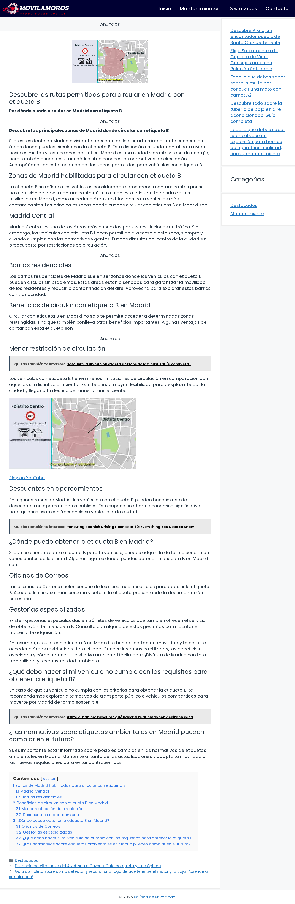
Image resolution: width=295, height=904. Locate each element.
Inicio (165, 8)
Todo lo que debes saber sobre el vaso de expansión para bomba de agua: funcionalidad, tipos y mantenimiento (257, 141)
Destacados (242, 8)
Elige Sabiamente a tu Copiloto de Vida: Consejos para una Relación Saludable (254, 60)
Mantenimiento (247, 214)
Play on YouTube (27, 478)
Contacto (277, 8)
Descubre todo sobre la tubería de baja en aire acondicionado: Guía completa (256, 112)
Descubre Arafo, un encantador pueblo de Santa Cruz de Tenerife (255, 36)
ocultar (49, 778)
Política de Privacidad (154, 897)
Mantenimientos (200, 8)
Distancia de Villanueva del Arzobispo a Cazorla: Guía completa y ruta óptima (88, 865)
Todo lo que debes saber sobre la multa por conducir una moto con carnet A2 (257, 86)
